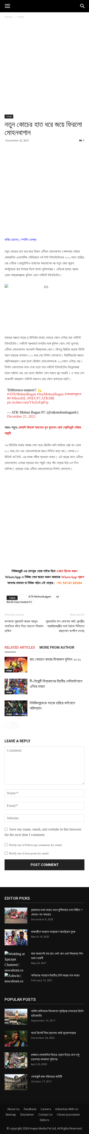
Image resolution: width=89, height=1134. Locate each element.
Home (9, 17)
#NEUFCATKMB (40, 398)
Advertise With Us (66, 1109)
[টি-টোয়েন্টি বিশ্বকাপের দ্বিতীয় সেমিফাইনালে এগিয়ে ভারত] (16, 686)
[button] (82, 6)
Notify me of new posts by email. (29, 853)
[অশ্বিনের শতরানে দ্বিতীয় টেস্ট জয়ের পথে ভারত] (16, 981)
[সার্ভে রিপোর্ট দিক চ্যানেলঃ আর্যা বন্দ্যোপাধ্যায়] (16, 1038)
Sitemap (10, 1114)
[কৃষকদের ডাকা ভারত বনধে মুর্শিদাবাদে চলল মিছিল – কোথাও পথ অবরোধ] (16, 915)
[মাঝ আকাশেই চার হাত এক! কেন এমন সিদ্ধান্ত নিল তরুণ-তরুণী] (16, 962)
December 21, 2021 (21, 416)
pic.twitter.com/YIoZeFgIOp (27, 402)
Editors (44, 1120)
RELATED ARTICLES (20, 647)
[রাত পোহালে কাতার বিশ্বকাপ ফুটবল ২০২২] (16, 664)
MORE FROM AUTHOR (56, 647)
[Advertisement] (44, 68)
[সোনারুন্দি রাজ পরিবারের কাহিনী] (16, 1082)
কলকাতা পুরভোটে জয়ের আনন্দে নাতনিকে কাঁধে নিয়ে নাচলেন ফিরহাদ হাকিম (24, 626)
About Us (13, 1109)
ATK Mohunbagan (40, 596)
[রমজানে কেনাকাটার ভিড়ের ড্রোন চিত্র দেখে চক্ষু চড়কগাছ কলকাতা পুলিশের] (16, 1060)
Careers (46, 1109)
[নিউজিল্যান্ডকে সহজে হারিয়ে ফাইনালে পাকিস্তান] (16, 708)
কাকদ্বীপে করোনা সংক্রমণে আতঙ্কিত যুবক (53, 931)
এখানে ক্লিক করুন (66, 571)
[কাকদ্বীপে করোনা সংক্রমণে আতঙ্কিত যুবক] (16, 937)
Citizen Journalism (68, 1114)
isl (57, 596)
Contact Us (45, 1114)
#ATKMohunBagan (21, 394)
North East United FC (19, 602)
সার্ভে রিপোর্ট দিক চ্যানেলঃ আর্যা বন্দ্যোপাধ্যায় (53, 1033)
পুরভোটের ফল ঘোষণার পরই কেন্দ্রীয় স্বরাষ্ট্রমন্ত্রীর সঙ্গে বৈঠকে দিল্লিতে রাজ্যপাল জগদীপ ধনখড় (65, 626)
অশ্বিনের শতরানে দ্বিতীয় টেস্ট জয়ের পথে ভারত (55, 975)
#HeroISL (19, 398)
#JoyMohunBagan (50, 394)
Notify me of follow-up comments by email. (36, 845)
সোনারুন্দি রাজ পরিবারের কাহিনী (46, 1076)
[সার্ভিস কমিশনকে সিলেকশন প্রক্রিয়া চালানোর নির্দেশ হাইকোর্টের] (16, 1017)
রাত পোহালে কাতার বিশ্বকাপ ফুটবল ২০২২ (55, 659)
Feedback (30, 1109)
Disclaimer (27, 1114)
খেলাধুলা (20, 17)
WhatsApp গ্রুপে (72, 577)
